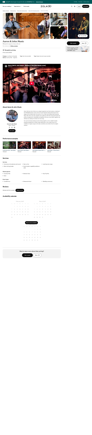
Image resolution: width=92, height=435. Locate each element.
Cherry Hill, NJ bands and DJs (33, 10)
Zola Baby (75, 1)
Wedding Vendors (6, 10)
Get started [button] (85, 6)
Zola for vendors (86, 1)
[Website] (14, 128)
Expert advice (17, 6)
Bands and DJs (13, 10)
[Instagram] (12, 128)
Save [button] (36, 255)
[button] (83, 35)
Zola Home (80, 1)
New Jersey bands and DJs (22, 10)
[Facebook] (9, 128)
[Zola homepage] (46, 6)
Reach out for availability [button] (31, 222)
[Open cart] (74, 6)
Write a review (14, 46)
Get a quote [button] (11, 130)
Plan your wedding (7, 6)
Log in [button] (79, 6)
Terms (33, 1)
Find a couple (26, 6)
